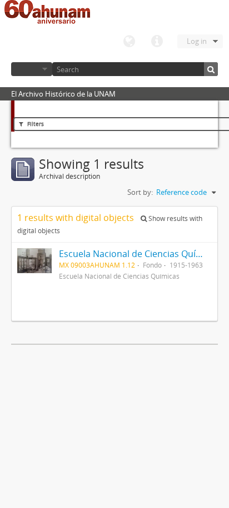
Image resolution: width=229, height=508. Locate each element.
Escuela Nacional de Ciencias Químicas (139, 254)
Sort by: (140, 192)
